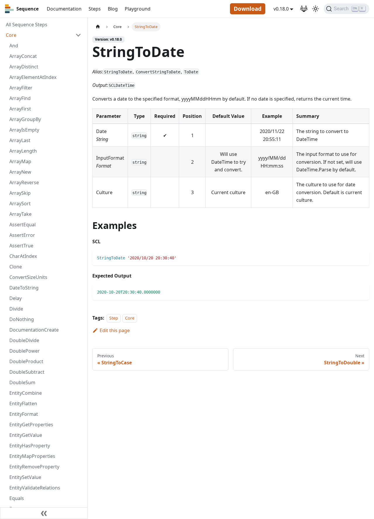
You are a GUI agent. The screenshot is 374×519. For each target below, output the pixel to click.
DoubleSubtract (26, 372)
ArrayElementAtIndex (32, 77)
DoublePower (24, 351)
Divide (16, 309)
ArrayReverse (24, 182)
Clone (15, 266)
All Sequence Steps (26, 24)
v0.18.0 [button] (281, 9)
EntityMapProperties (32, 456)
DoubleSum (22, 382)
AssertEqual (22, 224)
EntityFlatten (23, 403)
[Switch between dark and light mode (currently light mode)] (315, 8)
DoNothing (21, 319)
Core (11, 35)
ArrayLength (23, 151)
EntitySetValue (25, 477)
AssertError (22, 235)
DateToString (24, 287)
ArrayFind (20, 98)
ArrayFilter (20, 88)
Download (248, 9)
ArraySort (20, 203)
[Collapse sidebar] (44, 513)
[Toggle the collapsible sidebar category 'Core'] (78, 35)
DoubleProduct (26, 361)
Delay (15, 298)
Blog (113, 9)
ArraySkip (20, 193)
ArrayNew (20, 172)
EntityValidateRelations (34, 487)
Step (113, 318)
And (13, 45)
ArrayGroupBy (25, 119)
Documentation (64, 9)
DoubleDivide (24, 340)
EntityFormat (23, 414)
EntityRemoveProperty (34, 466)
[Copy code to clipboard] (362, 257)
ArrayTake (20, 214)
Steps (95, 9)
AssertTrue (21, 245)
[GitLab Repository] (304, 8)
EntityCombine (25, 393)
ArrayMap (20, 161)
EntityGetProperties (31, 424)
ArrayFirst (20, 109)
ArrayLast (19, 140)
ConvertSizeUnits (28, 277)
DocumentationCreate (34, 330)
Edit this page (115, 330)
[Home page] (97, 26)
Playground (137, 9)
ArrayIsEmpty (24, 130)
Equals (16, 498)
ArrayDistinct (23, 66)
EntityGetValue (25, 435)
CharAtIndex (23, 256)
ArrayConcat (23, 56)
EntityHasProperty (29, 445)
